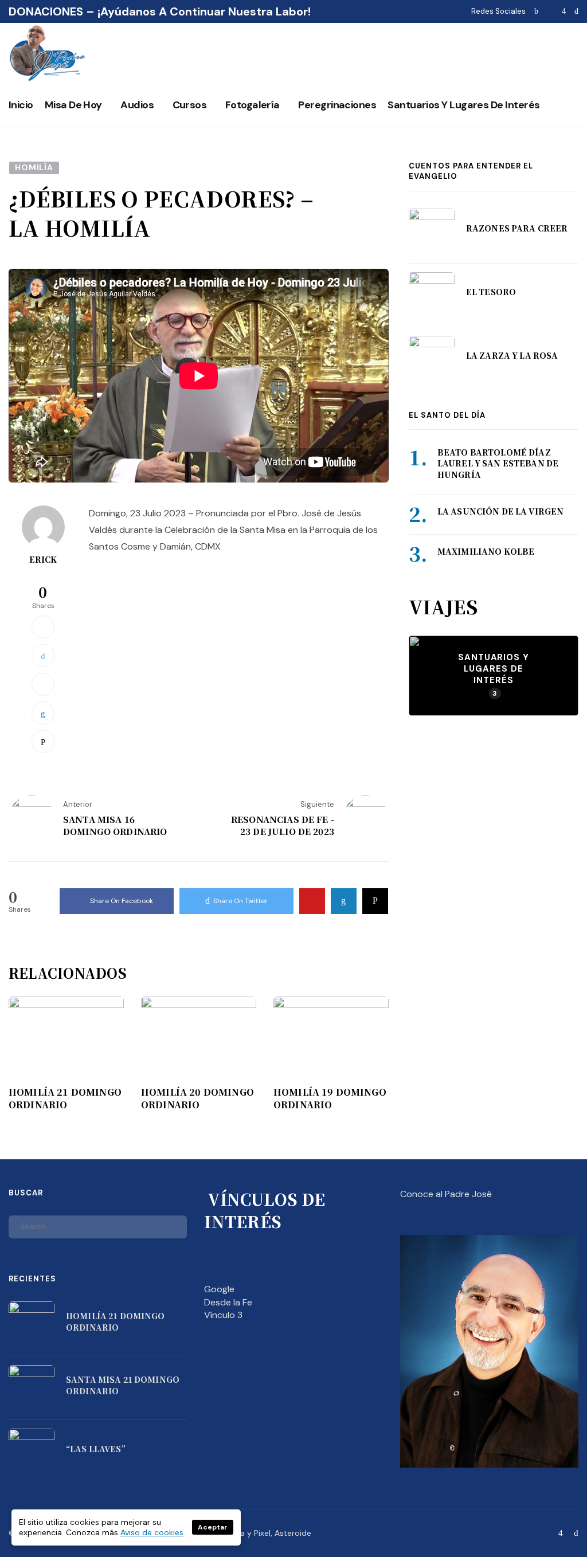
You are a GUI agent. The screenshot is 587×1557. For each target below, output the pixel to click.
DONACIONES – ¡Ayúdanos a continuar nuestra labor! (160, 11)
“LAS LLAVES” (96, 1448)
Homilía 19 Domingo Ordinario (329, 1098)
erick (43, 559)
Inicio (21, 105)
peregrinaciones (337, 105)
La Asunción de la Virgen (500, 511)
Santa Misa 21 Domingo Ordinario (122, 1385)
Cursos (190, 105)
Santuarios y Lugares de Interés (463, 105)
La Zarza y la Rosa (512, 355)
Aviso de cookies (151, 1532)
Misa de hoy (73, 105)
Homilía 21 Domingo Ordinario (65, 1098)
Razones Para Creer (517, 228)
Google (219, 1289)
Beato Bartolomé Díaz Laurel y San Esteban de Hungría (497, 463)
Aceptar (213, 1527)
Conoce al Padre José (446, 1194)
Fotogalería (252, 105)
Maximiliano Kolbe (485, 551)
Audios (137, 105)
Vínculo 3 (223, 1315)
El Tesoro (491, 291)
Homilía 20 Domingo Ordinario (197, 1098)
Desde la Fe (228, 1302)
